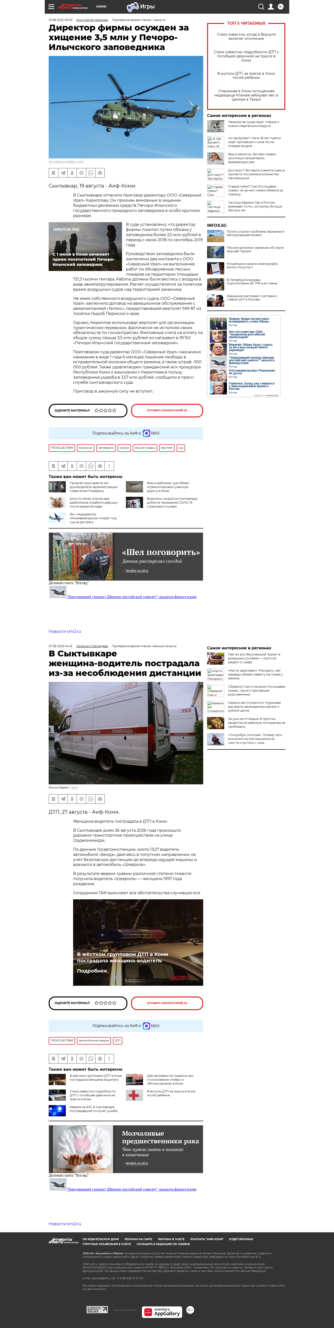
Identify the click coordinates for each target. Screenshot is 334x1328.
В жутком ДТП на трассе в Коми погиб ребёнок (246, 76)
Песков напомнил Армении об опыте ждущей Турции (255, 249)
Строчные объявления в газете (107, 1244)
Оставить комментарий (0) (167, 410)
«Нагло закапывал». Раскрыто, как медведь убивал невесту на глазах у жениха (255, 674)
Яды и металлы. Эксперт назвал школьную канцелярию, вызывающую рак (252, 158)
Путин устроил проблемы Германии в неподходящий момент (255, 233)
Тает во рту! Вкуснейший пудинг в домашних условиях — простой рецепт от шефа (254, 658)
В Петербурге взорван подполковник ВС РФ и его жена (252, 281)
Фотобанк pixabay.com (66, 161)
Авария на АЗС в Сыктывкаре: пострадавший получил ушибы (94, 1109)
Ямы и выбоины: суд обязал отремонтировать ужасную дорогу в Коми (168, 487)
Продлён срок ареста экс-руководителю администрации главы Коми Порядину (93, 487)
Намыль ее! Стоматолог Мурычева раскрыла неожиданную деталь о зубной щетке (254, 706)
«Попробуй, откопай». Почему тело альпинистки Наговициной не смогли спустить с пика (255, 739)
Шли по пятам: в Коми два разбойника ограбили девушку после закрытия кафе (94, 502)
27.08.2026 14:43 (60, 646)
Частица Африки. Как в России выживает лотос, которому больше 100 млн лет (255, 206)
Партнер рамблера (124, 1309)
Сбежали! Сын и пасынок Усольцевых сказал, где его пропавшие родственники (256, 690)
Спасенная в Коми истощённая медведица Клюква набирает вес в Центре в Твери (246, 95)
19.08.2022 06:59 (60, 20)
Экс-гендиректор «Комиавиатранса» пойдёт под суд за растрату (93, 518)
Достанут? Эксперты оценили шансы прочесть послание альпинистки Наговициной (256, 174)
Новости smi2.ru (65, 631)
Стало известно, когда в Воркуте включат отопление (246, 36)
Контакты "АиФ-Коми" (206, 1239)
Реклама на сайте (138, 1239)
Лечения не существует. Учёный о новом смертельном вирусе (253, 124)
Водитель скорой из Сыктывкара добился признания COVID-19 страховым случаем (172, 502)
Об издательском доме (101, 1239)
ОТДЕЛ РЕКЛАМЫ (241, 1239)
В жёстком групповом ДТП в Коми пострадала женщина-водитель (122, 957)
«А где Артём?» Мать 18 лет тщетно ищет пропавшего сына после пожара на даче (254, 142)
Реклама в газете (171, 1239)
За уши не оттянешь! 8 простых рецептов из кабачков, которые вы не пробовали (256, 722)
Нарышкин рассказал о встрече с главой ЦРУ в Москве (252, 297)
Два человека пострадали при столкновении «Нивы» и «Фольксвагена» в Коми (170, 1079)
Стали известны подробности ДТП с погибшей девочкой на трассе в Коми (246, 56)
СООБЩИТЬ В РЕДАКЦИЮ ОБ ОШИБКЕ (163, 1244)
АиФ (74, 787)
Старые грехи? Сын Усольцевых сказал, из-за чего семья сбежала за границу (255, 190)
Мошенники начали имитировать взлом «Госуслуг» (252, 265)
